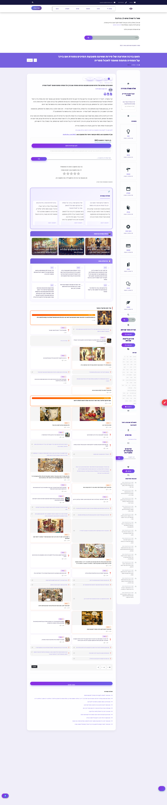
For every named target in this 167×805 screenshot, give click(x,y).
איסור (131, 356)
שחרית (127, 398)
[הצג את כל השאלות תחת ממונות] (128, 242)
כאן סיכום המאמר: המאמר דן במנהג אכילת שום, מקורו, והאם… (127, 509)
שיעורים (67, 8)
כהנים (127, 369)
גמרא (135, 359)
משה (135, 377)
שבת (128, 136)
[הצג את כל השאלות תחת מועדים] (128, 185)
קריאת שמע (129, 395)
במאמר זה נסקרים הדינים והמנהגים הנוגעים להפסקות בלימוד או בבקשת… (126, 595)
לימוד (128, 372)
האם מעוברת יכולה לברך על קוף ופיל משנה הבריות (98, 718)
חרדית (135, 367)
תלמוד (134, 400)
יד (127, 367)
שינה (123, 398)
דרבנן (131, 359)
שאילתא (124, 395)
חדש (124, 361)
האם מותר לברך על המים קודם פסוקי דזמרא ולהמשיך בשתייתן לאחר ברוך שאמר (91, 721)
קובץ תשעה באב (133, 393)
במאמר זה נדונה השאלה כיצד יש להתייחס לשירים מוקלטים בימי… (127, 557)
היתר (135, 361)
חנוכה (124, 364)
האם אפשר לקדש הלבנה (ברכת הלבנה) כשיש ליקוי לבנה (97, 705)
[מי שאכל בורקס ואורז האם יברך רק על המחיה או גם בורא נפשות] (97, 213)
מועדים (128, 193)
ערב (129, 385)
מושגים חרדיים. (129, 374)
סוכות (135, 382)
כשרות (128, 307)
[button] (32, 2)
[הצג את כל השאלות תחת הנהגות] (128, 166)
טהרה (131, 367)
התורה (127, 361)
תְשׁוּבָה (34, 666)
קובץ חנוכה (130, 387)
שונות (128, 269)
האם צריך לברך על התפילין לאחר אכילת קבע (99, 711)
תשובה (134, 403)
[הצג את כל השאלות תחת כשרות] (128, 299)
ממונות (128, 250)
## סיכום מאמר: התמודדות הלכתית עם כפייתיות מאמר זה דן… (127, 493)
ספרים (77, 8)
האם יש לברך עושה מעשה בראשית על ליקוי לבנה (98, 701)
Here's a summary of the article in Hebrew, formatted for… (127, 525)
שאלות (110, 8)
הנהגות (128, 174)
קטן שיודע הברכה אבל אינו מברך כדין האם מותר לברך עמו (96, 708)
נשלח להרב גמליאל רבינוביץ (131, 380)
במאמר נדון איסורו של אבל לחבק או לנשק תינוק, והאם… (127, 533)
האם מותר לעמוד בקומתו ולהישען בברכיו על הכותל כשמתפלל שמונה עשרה (92, 724)
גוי (124, 356)
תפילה (128, 212)
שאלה (135, 398)
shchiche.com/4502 (69, 134)
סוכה (123, 380)
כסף (135, 372)
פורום (57, 8)
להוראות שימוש (117, 25)
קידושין (134, 395)
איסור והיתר (128, 231)
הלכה (131, 361)
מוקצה (134, 374)
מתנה (127, 377)
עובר (127, 382)
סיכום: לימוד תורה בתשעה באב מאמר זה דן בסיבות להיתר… (127, 541)
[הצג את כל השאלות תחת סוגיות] (128, 280)
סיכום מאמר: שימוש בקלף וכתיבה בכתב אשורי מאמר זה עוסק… (127, 565)
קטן (127, 393)
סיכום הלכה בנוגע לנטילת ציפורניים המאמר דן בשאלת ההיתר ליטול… (127, 501)
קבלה (135, 387)
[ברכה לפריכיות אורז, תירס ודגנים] (45, 213)
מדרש (124, 372)
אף (127, 356)
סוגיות (128, 288)
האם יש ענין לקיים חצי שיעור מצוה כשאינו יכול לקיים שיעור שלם (95, 714)
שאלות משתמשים (132, 439)
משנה (131, 377)
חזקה (131, 364)
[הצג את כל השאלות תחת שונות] (128, 261)
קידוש (124, 393)
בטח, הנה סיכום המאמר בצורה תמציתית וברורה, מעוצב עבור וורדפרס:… (127, 581)
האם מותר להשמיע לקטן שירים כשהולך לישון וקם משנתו (97, 695)
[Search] (88, 38)
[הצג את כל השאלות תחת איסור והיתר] (128, 223)
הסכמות (88, 8)
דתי (127, 359)
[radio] (78, 174)
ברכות (101, 82)
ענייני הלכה (134, 385)
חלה (128, 364)
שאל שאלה (36, 8)
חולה (135, 364)
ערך (126, 385)
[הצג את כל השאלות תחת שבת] (128, 128)
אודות (98, 8)
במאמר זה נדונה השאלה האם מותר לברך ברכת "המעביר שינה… (127, 517)
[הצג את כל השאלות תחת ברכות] (128, 147)
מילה (124, 374)
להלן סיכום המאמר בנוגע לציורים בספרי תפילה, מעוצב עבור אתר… (127, 485)
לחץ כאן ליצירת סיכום (71, 146)
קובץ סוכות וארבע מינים (132, 390)
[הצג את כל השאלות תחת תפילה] (128, 204)
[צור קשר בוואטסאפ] (161, 788)
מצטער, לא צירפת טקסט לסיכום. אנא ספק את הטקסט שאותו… (127, 573)
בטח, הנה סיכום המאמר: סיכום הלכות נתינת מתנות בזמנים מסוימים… (126, 549)
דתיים (124, 359)
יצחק (135, 369)
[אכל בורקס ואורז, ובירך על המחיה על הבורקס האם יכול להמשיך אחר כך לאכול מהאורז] (71, 213)
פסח (123, 385)
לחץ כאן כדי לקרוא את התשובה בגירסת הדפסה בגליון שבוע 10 (94, 130)
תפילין (127, 400)
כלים (124, 369)
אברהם (134, 356)
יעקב (125, 367)
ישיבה (131, 369)
